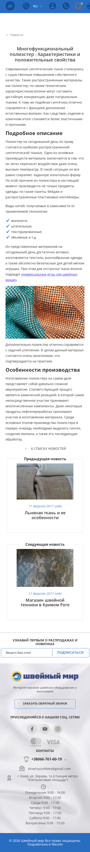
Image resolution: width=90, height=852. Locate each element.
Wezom (57, 844)
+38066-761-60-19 (46, 759)
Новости (16, 35)
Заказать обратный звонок (45, 703)
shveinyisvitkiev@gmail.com (49, 769)
